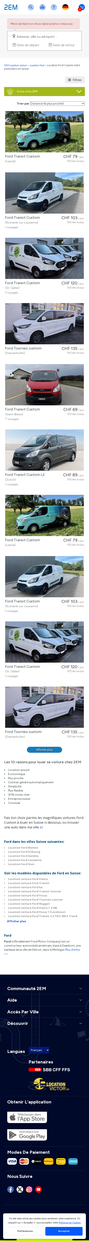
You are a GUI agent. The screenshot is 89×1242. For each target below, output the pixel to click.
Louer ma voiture (43, 9)
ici (41, 827)
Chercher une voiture (32, 9)
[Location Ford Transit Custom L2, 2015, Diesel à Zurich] (44, 450)
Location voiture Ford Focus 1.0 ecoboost (37, 912)
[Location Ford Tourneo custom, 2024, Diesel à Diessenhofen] (44, 323)
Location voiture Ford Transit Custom (34, 891)
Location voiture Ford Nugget (29, 904)
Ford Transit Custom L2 (24, 474)
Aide (55, 9)
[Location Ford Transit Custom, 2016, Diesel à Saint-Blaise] (44, 384)
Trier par (23, 103)
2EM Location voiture (16, 65)
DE (66, 9)
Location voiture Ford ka (25, 887)
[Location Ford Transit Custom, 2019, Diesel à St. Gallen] (44, 258)
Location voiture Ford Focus (27, 895)
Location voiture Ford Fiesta (28, 879)
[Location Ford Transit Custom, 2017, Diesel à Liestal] (44, 131)
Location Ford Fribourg (24, 852)
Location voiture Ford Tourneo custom (35, 899)
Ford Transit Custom (21, 156)
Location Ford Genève (23, 856)
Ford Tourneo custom (22, 348)
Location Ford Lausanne (25, 860)
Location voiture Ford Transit (28, 883)
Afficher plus (44, 750)
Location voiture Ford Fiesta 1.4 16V (32, 908)
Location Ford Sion (21, 864)
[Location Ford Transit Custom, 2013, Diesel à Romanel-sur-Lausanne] (44, 193)
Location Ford (37, 65)
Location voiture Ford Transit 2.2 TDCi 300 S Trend (42, 916)
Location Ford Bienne (23, 847)
